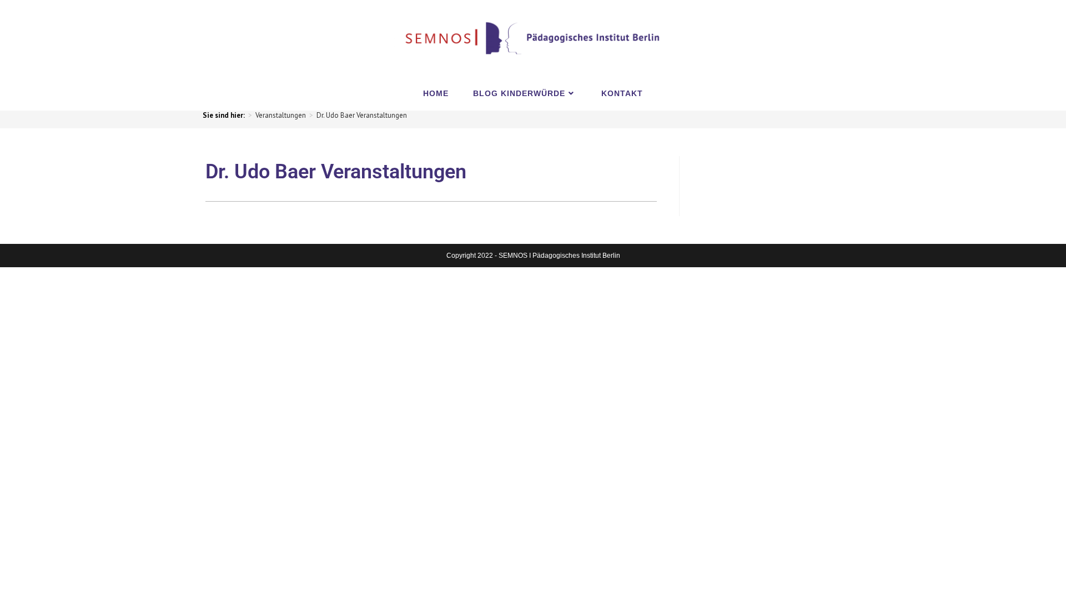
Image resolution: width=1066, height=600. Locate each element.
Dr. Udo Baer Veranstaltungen (361, 115)
